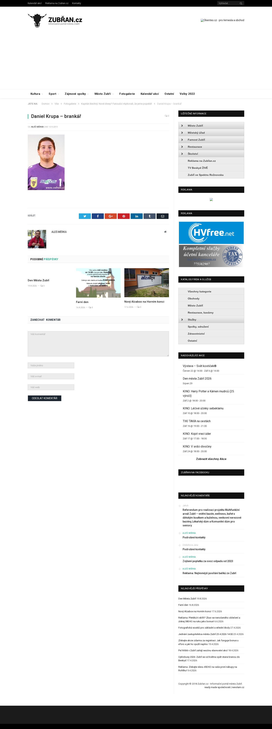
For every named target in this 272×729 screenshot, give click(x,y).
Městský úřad (196, 132)
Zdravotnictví (196, 333)
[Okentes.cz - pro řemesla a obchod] (211, 200)
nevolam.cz (238, 687)
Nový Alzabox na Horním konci (144, 301)
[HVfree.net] (211, 243)
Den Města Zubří (38, 280)
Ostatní (169, 93)
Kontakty (76, 3)
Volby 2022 (187, 93)
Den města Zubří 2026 (197, 378)
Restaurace (195, 146)
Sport (52, 93)
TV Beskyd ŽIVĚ (198, 167)
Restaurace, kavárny (201, 312)
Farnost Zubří (196, 139)
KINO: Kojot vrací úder (197, 433)
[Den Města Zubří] (50, 272)
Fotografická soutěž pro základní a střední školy (204, 627)
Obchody (193, 298)
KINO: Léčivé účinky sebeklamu (203, 408)
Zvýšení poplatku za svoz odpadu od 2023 (208, 561)
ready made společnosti (217, 687)
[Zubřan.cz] (59, 20)
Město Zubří (103, 93)
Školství (193, 153)
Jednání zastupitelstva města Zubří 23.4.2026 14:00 (205, 634)
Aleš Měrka (37, 127)
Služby (192, 319)
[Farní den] (98, 283)
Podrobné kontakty (194, 537)
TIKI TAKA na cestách (197, 421)
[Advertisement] (136, 61)
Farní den (82, 302)
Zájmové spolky (75, 93)
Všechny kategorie (199, 291)
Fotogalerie (127, 93)
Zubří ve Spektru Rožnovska (206, 174)
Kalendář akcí (35, 3)
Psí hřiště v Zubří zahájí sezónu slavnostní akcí (203, 650)
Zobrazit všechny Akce (211, 459)
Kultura (35, 93)
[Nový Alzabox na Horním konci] (146, 282)
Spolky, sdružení (198, 326)
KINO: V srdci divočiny (197, 446)
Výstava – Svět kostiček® (199, 366)
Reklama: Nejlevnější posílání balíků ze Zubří (209, 573)
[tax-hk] (211, 266)
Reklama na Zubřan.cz (56, 3)
